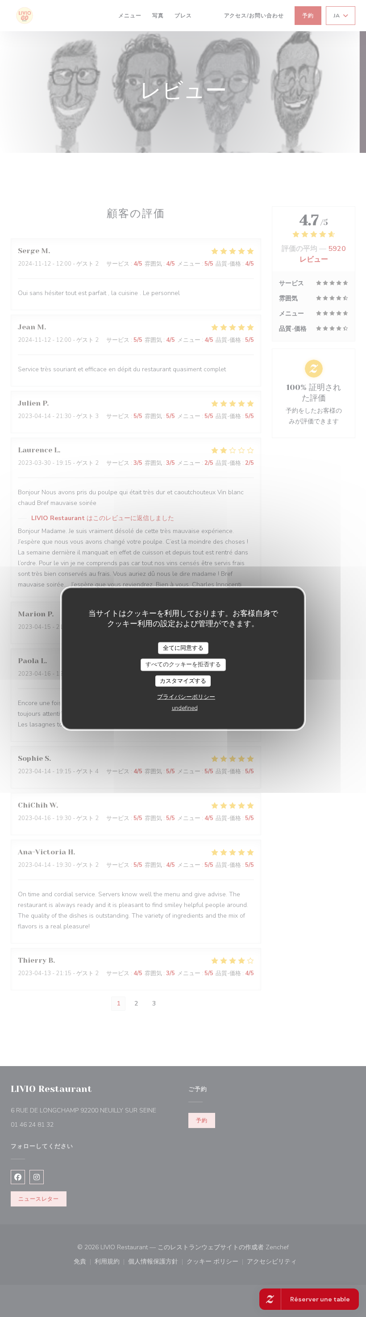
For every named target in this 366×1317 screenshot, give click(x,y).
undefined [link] (185, 708)
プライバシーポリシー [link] (186, 697)
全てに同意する (183, 648)
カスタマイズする (183, 681)
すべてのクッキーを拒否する (183, 665)
